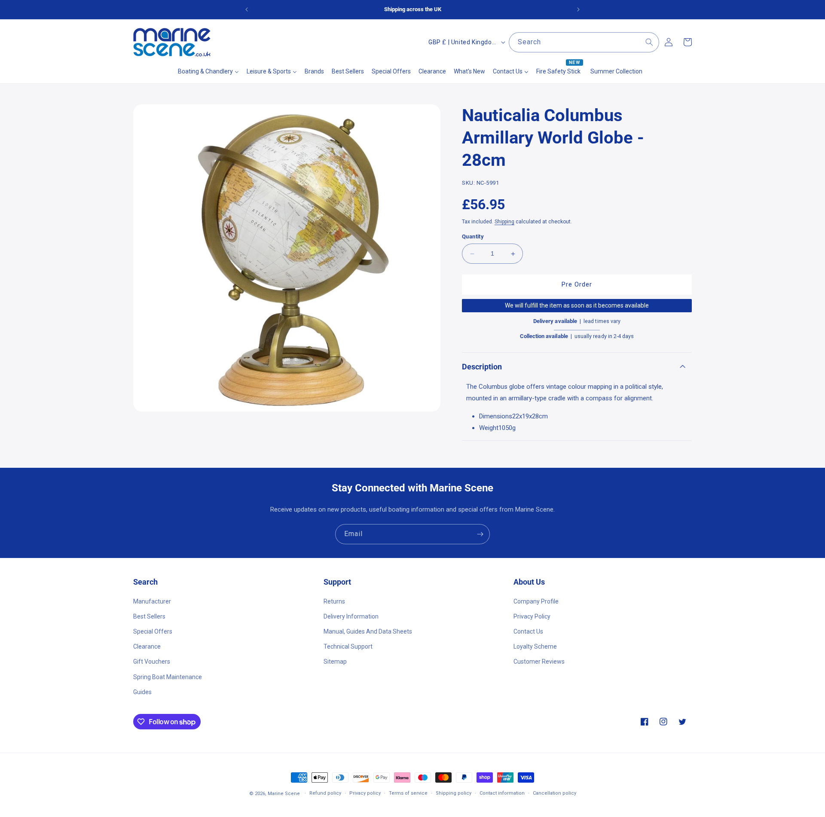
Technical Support (348, 646)
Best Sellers (149, 616)
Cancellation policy (554, 793)
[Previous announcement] (246, 9)
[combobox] (584, 42)
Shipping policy (453, 793)
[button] (577, 367)
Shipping (504, 222)
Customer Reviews (539, 661)
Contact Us (528, 631)
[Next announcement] (578, 9)
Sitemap (335, 661)
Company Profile (536, 601)
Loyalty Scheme (535, 646)
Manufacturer (152, 601)
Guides (142, 691)
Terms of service (408, 793)
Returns (334, 601)
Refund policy (325, 793)
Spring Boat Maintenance (167, 676)
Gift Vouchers (151, 661)
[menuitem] (208, 71)
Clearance (147, 646)
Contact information (502, 793)
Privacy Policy (531, 616)
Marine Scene (284, 793)
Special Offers (152, 631)
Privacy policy (365, 793)
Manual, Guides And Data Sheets (368, 631)
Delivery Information (351, 616)
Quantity (473, 237)
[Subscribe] (480, 534)
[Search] (649, 42)
